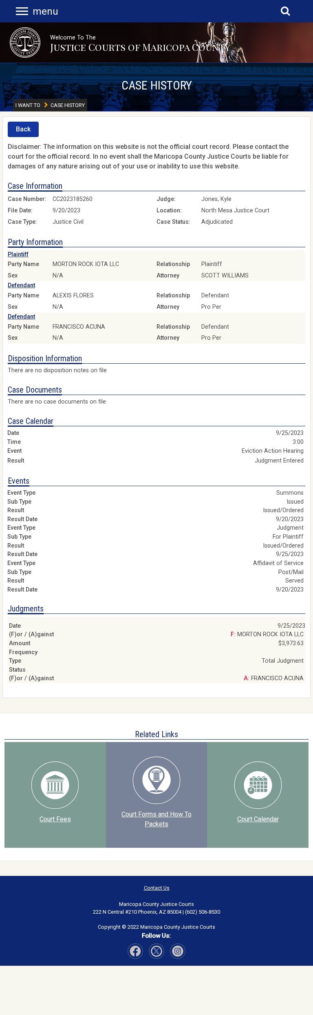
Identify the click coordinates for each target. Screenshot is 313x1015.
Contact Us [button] (157, 888)
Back (23, 129)
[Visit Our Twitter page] (177, 951)
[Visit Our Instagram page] (156, 951)
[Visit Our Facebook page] (135, 951)
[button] (25, 42)
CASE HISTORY (156, 85)
